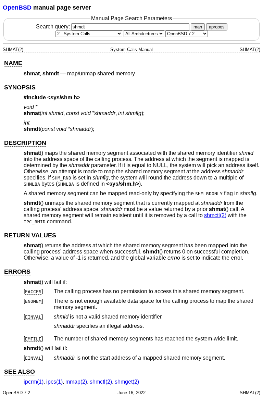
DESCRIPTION (25, 142)
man (197, 26)
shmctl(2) (215, 215)
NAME (13, 63)
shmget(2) (127, 382)
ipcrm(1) (33, 382)
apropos (217, 26)
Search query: (53, 26)
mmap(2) (76, 382)
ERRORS (17, 271)
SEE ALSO (19, 371)
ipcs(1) (54, 382)
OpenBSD (17, 7)
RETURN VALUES (30, 235)
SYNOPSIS (20, 87)
